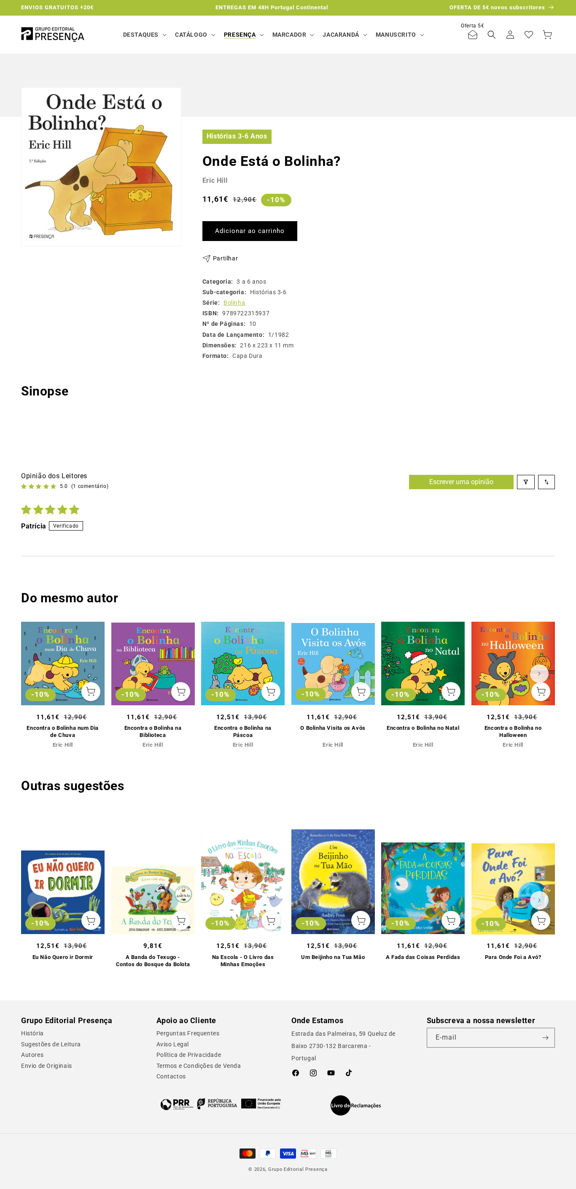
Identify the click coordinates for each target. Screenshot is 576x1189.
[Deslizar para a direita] (539, 673)
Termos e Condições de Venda (198, 1065)
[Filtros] (526, 482)
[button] (144, 34)
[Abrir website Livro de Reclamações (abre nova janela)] (355, 1105)
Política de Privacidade (188, 1054)
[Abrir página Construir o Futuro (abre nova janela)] (220, 1103)
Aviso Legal (172, 1044)
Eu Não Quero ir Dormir (62, 957)
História (32, 1033)
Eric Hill (214, 180)
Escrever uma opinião (461, 482)
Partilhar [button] (225, 258)
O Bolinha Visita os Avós (332, 728)
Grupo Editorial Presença (298, 1169)
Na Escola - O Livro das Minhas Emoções (243, 960)
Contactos (171, 1076)
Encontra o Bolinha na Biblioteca (153, 731)
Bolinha (234, 302)
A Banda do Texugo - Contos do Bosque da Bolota (153, 960)
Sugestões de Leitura (51, 1044)
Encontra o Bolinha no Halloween (513, 731)
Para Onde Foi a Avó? (513, 957)
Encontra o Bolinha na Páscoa (243, 731)
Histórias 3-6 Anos (237, 136)
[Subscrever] (545, 1038)
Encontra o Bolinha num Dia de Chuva (63, 731)
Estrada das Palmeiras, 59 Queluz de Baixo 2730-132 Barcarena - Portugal (343, 1046)
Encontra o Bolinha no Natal (423, 728)
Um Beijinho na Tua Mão (333, 957)
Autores (32, 1054)
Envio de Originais (46, 1065)
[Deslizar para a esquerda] (36, 673)
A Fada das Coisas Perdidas (423, 957)
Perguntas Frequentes (188, 1033)
